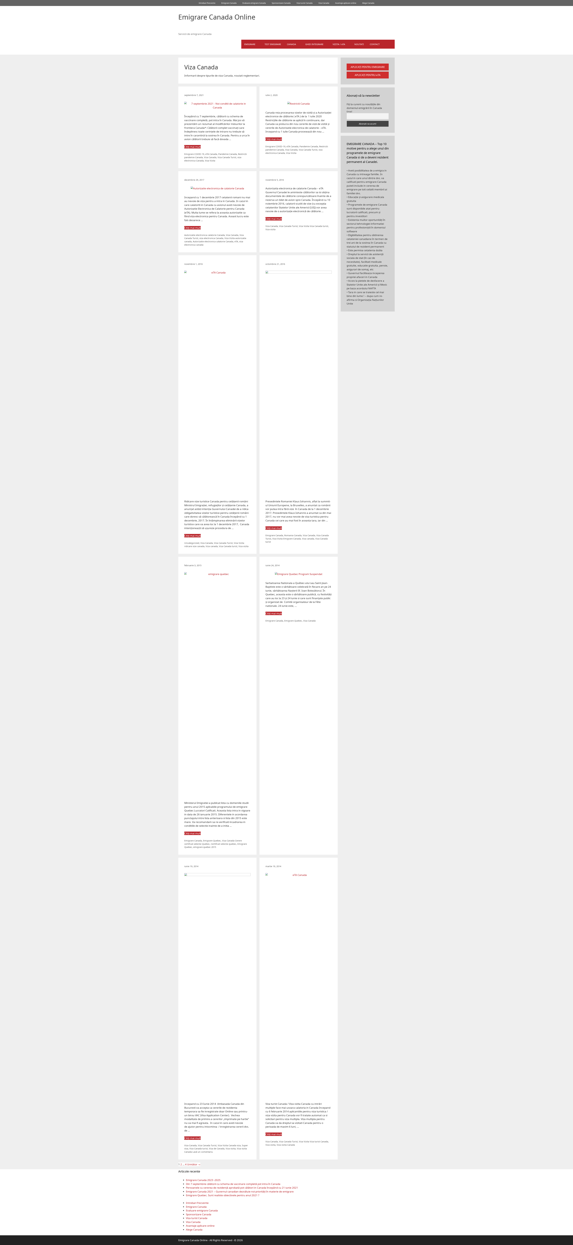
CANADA (291, 44)
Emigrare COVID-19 (194, 154)
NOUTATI (359, 44)
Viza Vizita (210, 160)
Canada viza (235, 1145)
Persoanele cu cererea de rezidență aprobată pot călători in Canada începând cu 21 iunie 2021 (242, 1187)
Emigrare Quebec (212, 840)
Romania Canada (293, 535)
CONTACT (375, 44)
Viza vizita (270, 229)
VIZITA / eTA (339, 44)
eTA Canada (211, 154)
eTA (236, 241)
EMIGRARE (249, 44)
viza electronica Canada (211, 238)
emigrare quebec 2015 (204, 847)
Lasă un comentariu (202, 1151)
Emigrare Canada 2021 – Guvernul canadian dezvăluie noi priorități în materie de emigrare (240, 1191)
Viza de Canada (216, 1148)
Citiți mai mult (192, 146)
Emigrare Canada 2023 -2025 (203, 1180)
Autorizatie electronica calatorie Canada (204, 235)
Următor (193, 1164)
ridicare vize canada (194, 546)
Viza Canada (323, 3)
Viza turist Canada (304, 3)
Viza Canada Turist (227, 157)
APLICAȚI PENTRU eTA (368, 75)
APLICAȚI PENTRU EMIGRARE (368, 67)
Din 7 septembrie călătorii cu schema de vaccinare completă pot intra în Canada (233, 1184)
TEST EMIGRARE (273, 44)
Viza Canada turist (319, 226)
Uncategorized (191, 543)
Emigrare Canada (229, 3)
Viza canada (212, 546)
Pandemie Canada (227, 154)
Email (349, 111)
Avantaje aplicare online (345, 3)
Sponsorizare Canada (281, 3)
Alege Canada (368, 3)
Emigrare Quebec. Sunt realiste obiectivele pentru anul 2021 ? (222, 1195)
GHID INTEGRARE (314, 44)
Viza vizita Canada (286, 1144)
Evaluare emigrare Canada (254, 3)
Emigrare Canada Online (216, 16)
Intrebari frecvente (207, 3)
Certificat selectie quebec (223, 843)
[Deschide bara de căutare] (390, 44)
